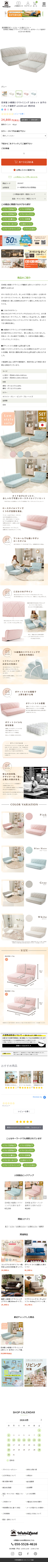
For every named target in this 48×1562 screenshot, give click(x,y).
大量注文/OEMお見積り (34, 1502)
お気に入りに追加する (25, 170)
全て (6, 1226)
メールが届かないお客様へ (35, 1507)
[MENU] (43, 3)
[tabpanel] (24, 14)
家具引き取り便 (31, 1469)
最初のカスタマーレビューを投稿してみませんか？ (24, 1127)
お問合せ (29, 1475)
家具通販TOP (6, 27)
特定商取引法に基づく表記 (11, 1507)
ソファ (15, 27)
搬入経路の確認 (7, 1481)
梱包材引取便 (6, 1487)
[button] (3, 59)
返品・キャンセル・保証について (12, 1495)
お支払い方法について (33, 1513)
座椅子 (41, 1226)
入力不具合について (9, 1475)
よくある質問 (30, 1494)
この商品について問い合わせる (25, 177)
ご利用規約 (6, 1513)
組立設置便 (30, 1481)
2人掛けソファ (24, 27)
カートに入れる (25, 162)
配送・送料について (9, 1519)
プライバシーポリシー (9, 1469)
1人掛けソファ (32, 1226)
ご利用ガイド (6, 1502)
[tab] (24, 1111)
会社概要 (29, 1487)
